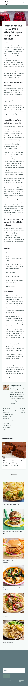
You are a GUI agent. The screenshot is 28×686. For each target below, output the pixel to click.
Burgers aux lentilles (8, 560)
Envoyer (6, 676)
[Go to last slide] (4, 457)
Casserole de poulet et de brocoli (11, 504)
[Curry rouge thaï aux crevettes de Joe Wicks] (14, 575)
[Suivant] (24, 457)
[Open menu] (23, 2)
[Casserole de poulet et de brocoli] (14, 492)
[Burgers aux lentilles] (14, 548)
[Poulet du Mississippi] (14, 630)
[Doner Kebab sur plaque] (14, 603)
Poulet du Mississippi (8, 642)
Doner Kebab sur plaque (9, 615)
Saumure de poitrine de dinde (20, 410)
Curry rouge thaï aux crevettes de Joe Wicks (13, 587)
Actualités (6, 22)
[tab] (11, 474)
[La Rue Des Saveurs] (5, 2)
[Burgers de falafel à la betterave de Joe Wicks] (14, 519)
